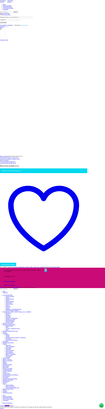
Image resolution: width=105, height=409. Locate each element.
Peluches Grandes (10, 322)
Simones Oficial (9, 326)
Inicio (1, 156)
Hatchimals (8, 349)
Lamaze (7, 308)
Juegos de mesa (9, 351)
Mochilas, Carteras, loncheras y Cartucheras (16, 337)
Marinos (7, 314)
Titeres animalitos (10, 385)
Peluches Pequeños (10, 320)
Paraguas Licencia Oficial (11, 340)
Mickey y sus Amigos (11, 354)
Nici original (8, 338)
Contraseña (3, 19)
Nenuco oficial (9, 355)
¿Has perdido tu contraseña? (6, 25)
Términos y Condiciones (9, 281)
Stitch (7, 327)
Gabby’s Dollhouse (10, 346)
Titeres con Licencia (10, 386)
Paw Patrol (8, 356)
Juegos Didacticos (10, 353)
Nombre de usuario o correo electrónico (9, 17)
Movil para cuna (9, 304)
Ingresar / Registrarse (7, 403)
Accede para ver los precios (8, 264)
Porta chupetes (9, 302)
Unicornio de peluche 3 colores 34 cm (10, 159)
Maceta (54, 267)
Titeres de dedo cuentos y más (12, 387)
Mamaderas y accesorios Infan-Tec (13, 309)
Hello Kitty (8, 306)
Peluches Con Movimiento (12, 318)
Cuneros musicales (10, 296)
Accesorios (5, 156)
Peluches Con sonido (10, 319)
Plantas (58, 267)
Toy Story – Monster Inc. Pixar (13, 328)
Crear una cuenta (6, 14)
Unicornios (8, 317)
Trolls (7, 329)
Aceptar (2, 408)
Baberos (7, 297)
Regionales (8, 315)
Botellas (7, 335)
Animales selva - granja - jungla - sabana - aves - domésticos (31, 267)
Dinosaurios (8, 313)
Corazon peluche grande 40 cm (8, 163)
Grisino (7, 305)
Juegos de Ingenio (10, 350)
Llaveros (8, 336)
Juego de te (8, 345)
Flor (51, 267)
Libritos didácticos (10, 301)
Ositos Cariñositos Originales (12, 310)
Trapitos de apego (10, 298)
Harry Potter (8, 347)
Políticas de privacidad (9, 285)
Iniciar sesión (3, 22)
